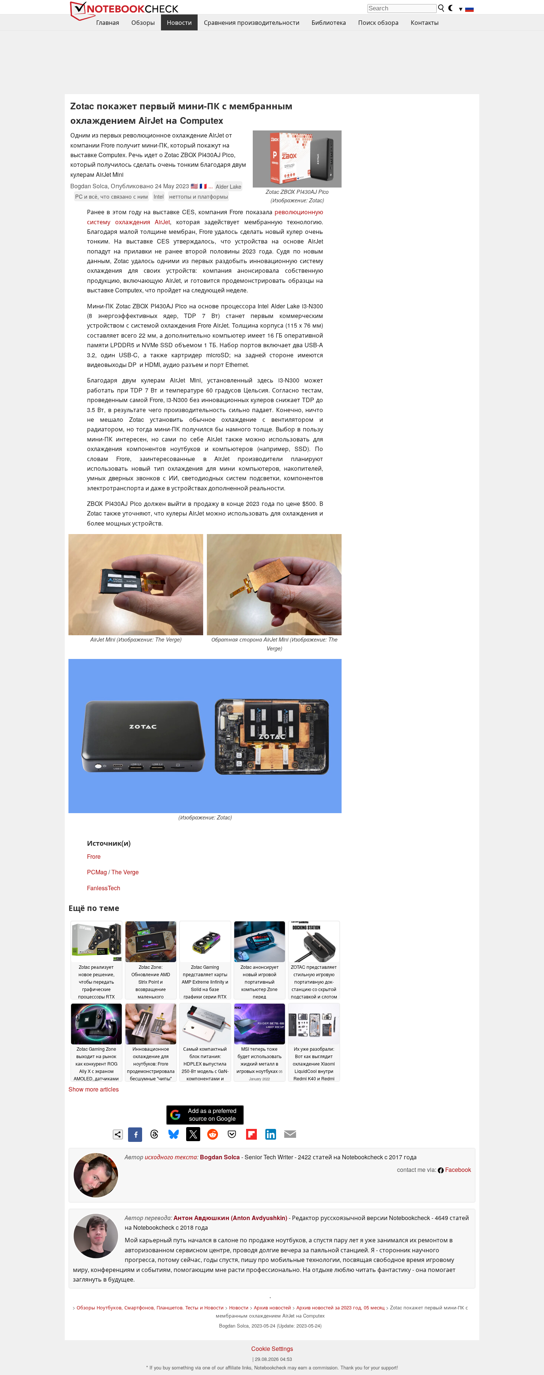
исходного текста (171, 1157)
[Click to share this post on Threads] (154, 1134)
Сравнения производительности (251, 22)
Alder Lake (228, 186)
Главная (107, 22)
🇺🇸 (194, 186)
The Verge (125, 872)
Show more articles (93, 1089)
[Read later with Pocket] (232, 1134)
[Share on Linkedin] (270, 1134)
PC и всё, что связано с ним (111, 196)
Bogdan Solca (220, 1157)
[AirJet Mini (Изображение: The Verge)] (135, 584)
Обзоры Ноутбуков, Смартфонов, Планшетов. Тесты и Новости (150, 1307)
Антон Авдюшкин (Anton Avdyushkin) (230, 1217)
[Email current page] (290, 1134)
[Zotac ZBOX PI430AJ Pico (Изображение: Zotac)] (297, 159)
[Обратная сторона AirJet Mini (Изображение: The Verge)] (274, 584)
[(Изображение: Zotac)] (205, 736)
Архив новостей (272, 1307)
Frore (94, 856)
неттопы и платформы (198, 196)
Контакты (425, 22)
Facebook (457, 1169)
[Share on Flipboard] (251, 1134)
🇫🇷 (203, 186)
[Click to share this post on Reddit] (212, 1134)
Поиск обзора (378, 22)
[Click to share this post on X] (193, 1134)
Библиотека (329, 22)
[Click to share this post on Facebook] (135, 1134)
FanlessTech (103, 888)
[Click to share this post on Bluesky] (174, 1134)
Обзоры (143, 22)
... (210, 186)
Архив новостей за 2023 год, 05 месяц (340, 1307)
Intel (159, 196)
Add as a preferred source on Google (212, 1114)
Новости (179, 22)
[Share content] (118, 1135)
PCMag (97, 872)
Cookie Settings (272, 1348)
